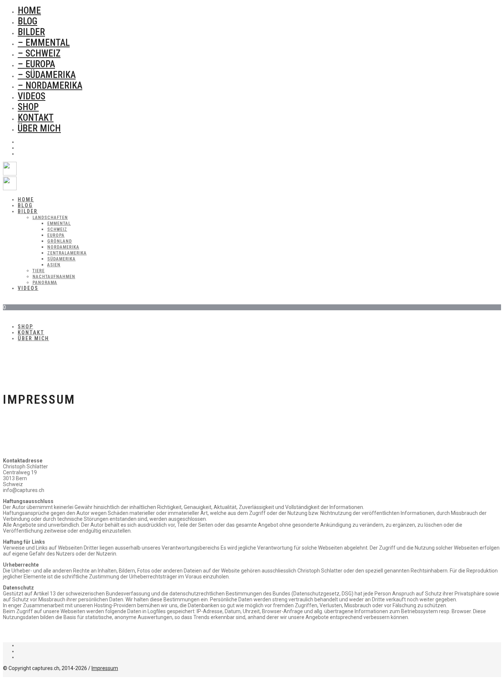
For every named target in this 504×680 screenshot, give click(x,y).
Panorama (44, 282)
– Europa (36, 64)
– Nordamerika (50, 85)
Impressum (105, 668)
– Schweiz (39, 53)
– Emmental (44, 42)
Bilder (31, 32)
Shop (28, 107)
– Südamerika (47, 74)
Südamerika (61, 259)
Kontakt (35, 117)
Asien (54, 264)
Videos (31, 96)
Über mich (39, 128)
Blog (27, 21)
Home (29, 10)
